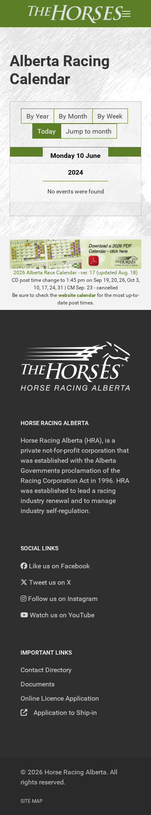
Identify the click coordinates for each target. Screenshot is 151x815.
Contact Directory (46, 670)
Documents (38, 684)
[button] (126, 13)
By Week (109, 116)
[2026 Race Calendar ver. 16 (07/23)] (75, 254)
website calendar (77, 295)
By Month (73, 116)
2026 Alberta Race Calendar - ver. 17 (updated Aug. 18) (75, 273)
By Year (37, 116)
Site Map (32, 801)
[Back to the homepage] (75, 13)
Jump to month (89, 131)
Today (46, 131)
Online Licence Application (60, 698)
